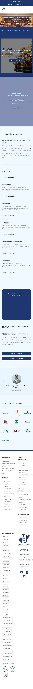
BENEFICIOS (6, 185)
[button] (2, 56)
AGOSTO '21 (6, 550)
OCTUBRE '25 (6, 631)
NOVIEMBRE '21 (7, 617)
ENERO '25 (6, 567)
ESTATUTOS (6, 204)
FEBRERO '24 (6, 573)
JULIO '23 (5, 578)
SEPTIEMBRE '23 (7, 653)
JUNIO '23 (5, 589)
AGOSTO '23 (6, 553)
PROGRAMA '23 (7, 639)
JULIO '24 (5, 581)
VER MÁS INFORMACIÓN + (8, 177)
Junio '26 (5, 598)
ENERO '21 (6, 559)
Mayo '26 (5, 614)
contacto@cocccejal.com (20, 4)
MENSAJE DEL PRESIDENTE (12, 242)
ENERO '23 (6, 562)
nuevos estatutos (7, 344)
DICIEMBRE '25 (7, 556)
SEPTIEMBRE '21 (7, 651)
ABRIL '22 (5, 539)
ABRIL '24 (5, 545)
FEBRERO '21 (6, 570)
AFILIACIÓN (6, 171)
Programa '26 (6, 648)
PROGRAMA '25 (7, 645)
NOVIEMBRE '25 (7, 623)
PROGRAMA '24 (7, 642)
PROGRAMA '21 (7, 634)
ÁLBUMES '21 (6, 659)
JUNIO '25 (5, 595)
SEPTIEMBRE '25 (7, 656)
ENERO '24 (6, 564)
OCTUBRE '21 (6, 626)
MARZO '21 (6, 601)
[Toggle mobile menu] (30, 10)
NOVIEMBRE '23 (7, 620)
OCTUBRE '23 (6, 628)
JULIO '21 (5, 575)
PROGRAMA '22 (7, 637)
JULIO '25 (5, 584)
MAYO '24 (5, 612)
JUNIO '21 (5, 587)
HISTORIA (5, 223)
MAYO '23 (5, 609)
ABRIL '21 (5, 536)
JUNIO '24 (5, 592)
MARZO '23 (6, 603)
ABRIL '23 (5, 542)
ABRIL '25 (5, 548)
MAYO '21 (5, 606)
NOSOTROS (6, 261)
